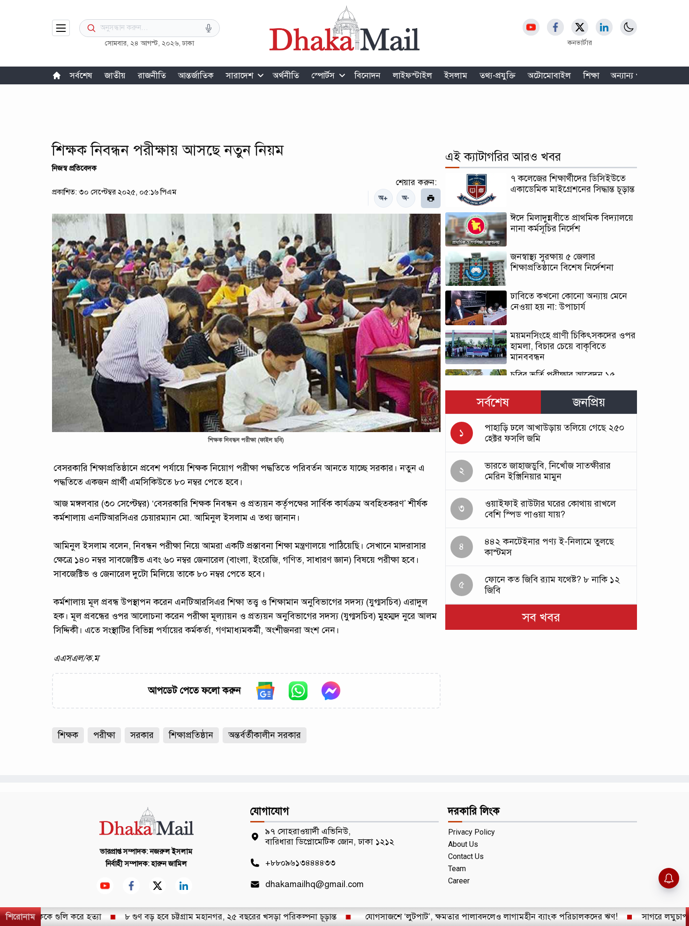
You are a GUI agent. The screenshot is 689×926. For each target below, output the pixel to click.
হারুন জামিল (169, 863)
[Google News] (265, 691)
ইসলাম (455, 75)
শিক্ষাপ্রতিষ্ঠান (191, 735)
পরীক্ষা (104, 735)
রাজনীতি (152, 75)
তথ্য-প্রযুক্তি (497, 75)
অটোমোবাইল (549, 75)
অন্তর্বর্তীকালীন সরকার (264, 735)
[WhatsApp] (298, 691)
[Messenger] (331, 691)
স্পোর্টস (323, 75)
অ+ (383, 198)
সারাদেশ (239, 75)
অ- (405, 198)
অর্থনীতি (286, 75)
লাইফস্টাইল (412, 75)
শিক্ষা (591, 75)
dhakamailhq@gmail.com (314, 884)
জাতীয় (115, 75)
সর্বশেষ (81, 75)
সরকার (142, 735)
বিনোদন (367, 75)
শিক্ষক (68, 735)
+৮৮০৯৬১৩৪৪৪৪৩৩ (300, 863)
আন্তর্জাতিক (196, 75)
